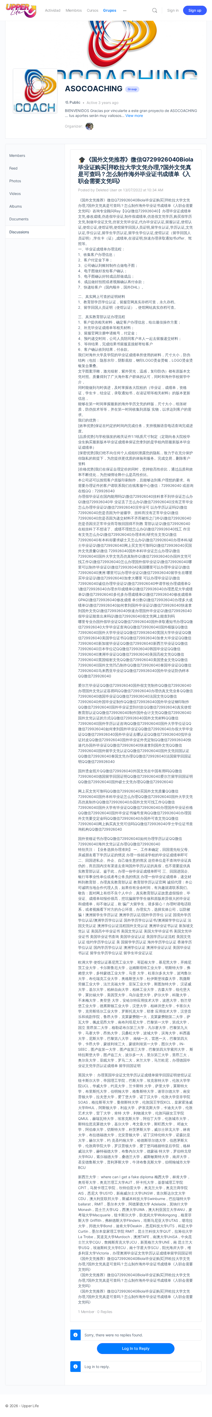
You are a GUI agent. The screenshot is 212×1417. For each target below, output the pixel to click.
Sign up (194, 10)
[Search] (154, 10)
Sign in (173, 10)
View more (134, 115)
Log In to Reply (136, 1348)
